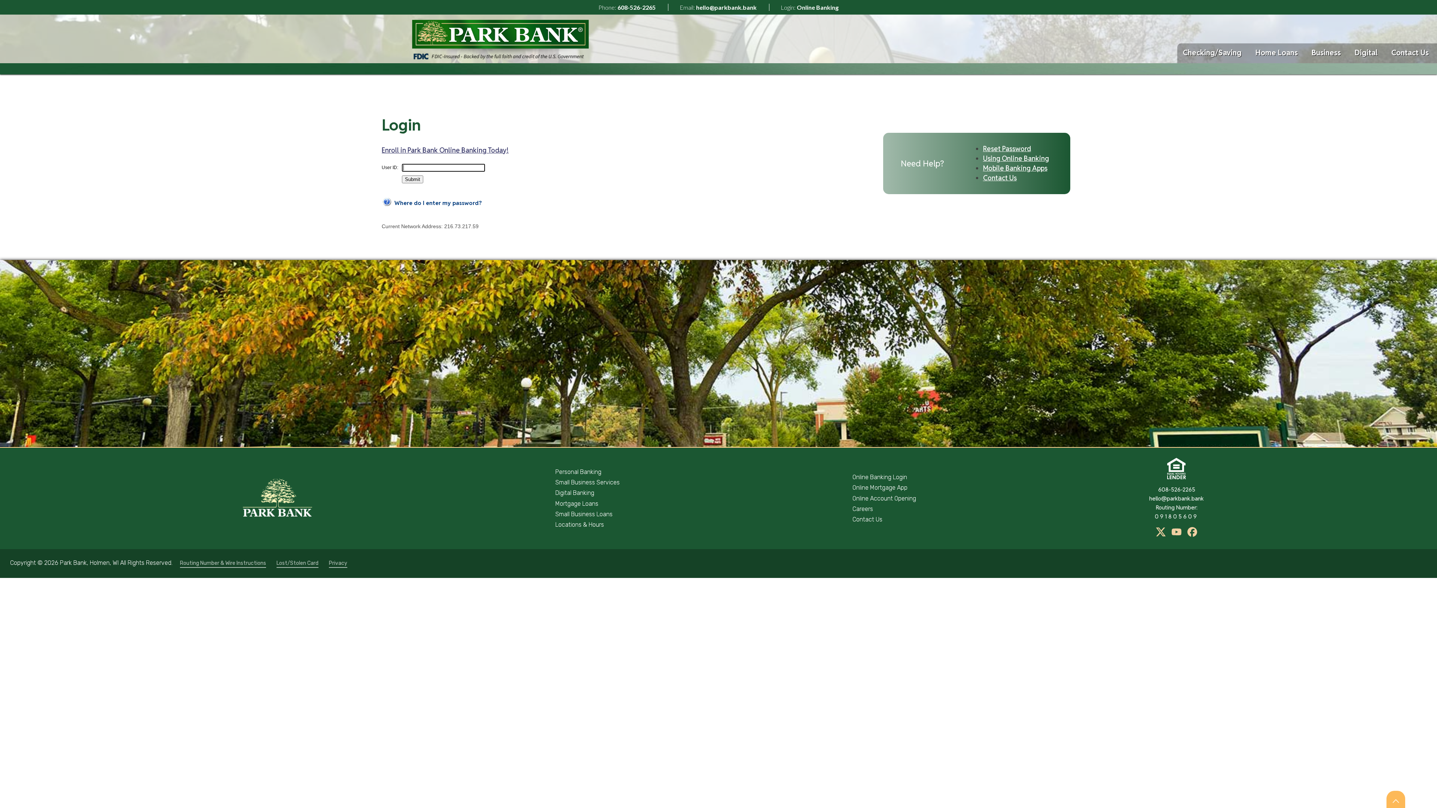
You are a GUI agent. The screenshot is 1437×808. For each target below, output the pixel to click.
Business (1326, 53)
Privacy (338, 563)
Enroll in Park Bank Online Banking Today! (445, 150)
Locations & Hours (579, 524)
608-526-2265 (636, 7)
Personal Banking (578, 472)
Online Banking (818, 7)
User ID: (390, 167)
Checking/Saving (1212, 53)
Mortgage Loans (576, 503)
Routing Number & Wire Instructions (223, 563)
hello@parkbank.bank (726, 7)
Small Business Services (587, 482)
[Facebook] (1192, 535)
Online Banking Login (879, 477)
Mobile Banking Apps (1015, 168)
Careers (862, 509)
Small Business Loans (584, 514)
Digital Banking (574, 493)
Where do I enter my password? (438, 202)
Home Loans (1277, 53)
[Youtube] (1177, 535)
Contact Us (1410, 53)
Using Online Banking (1016, 158)
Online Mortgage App (879, 487)
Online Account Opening (884, 498)
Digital (1366, 53)
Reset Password (1007, 148)
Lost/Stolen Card (297, 563)
